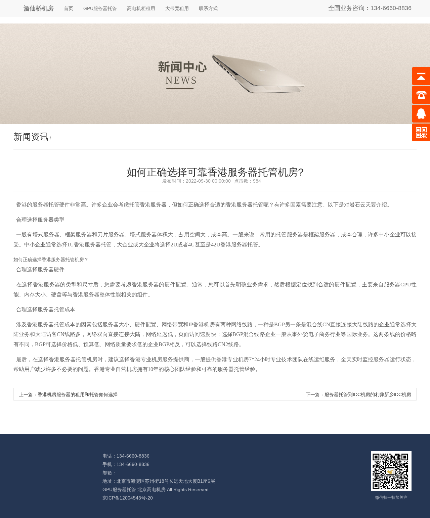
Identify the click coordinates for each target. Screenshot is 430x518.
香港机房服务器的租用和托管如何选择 (78, 394)
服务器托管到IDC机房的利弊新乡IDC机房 (368, 394)
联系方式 (208, 8)
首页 (68, 8)
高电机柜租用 (141, 8)
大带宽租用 (177, 8)
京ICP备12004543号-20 (127, 498)
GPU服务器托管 (100, 8)
